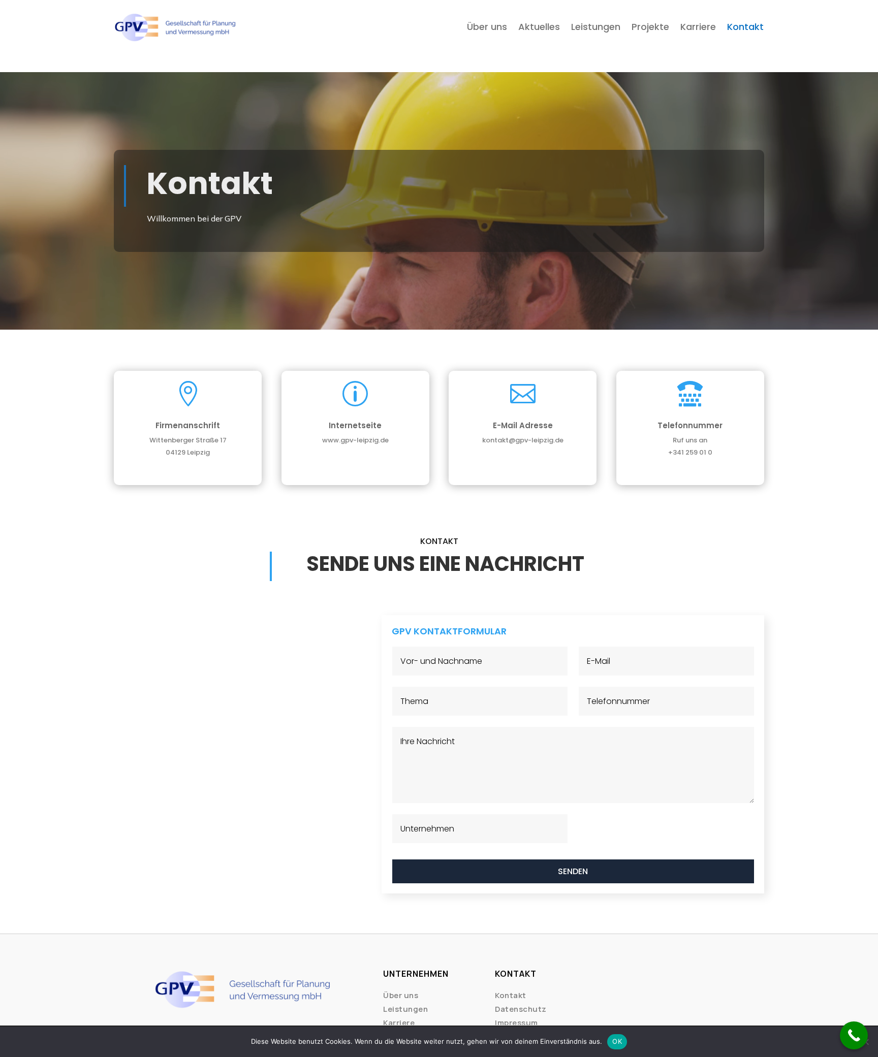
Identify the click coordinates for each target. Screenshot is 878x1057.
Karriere (698, 26)
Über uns (487, 26)
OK (617, 1041)
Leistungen (595, 26)
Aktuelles (539, 26)
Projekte (650, 26)
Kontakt (745, 26)
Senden (573, 871)
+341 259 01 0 (690, 452)
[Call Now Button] (854, 1035)
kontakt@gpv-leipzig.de (522, 440)
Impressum (516, 1022)
